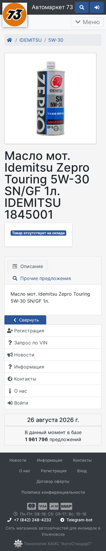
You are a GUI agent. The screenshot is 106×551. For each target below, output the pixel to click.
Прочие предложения (45, 278)
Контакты (82, 460)
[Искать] (82, 7)
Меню (90, 22)
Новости (17, 460)
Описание (31, 266)
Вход (82, 470)
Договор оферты (53, 481)
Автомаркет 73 (52, 7)
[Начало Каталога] (10, 40)
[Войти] (97, 7)
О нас (24, 470)
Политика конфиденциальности (53, 492)
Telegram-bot (78, 519)
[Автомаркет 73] (14, 14)
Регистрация (54, 470)
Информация (49, 460)
